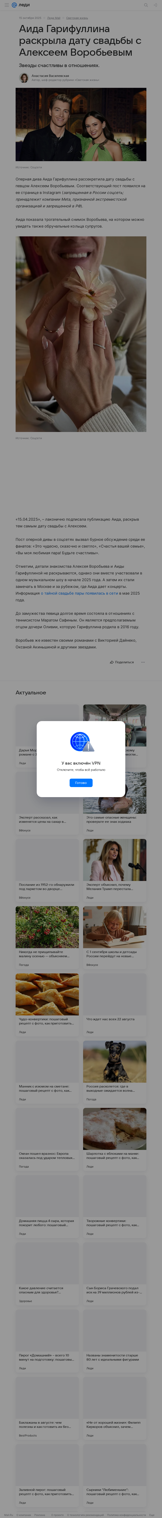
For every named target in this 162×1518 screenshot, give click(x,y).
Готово (81, 783)
